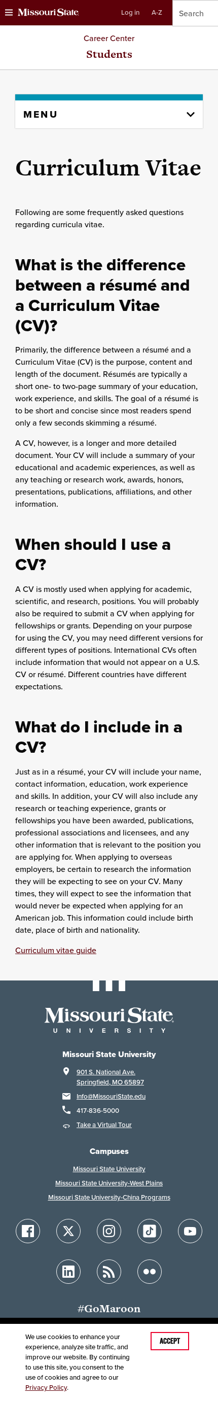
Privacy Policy (46, 1387)
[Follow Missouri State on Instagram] (109, 1231)
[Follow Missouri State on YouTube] (190, 1231)
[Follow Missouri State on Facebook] (28, 1231)
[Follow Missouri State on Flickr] (149, 1271)
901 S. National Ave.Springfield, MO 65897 (110, 1077)
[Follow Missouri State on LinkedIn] (68, 1271)
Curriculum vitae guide (55, 950)
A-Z (157, 12)
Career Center (109, 38)
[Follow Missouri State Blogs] (109, 1271)
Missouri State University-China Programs (109, 1197)
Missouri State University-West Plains (109, 1183)
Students (109, 54)
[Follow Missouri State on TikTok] (149, 1231)
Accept (170, 1341)
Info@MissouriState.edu (111, 1096)
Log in (130, 12)
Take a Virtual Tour (104, 1125)
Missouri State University (109, 1169)
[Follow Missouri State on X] (68, 1231)
